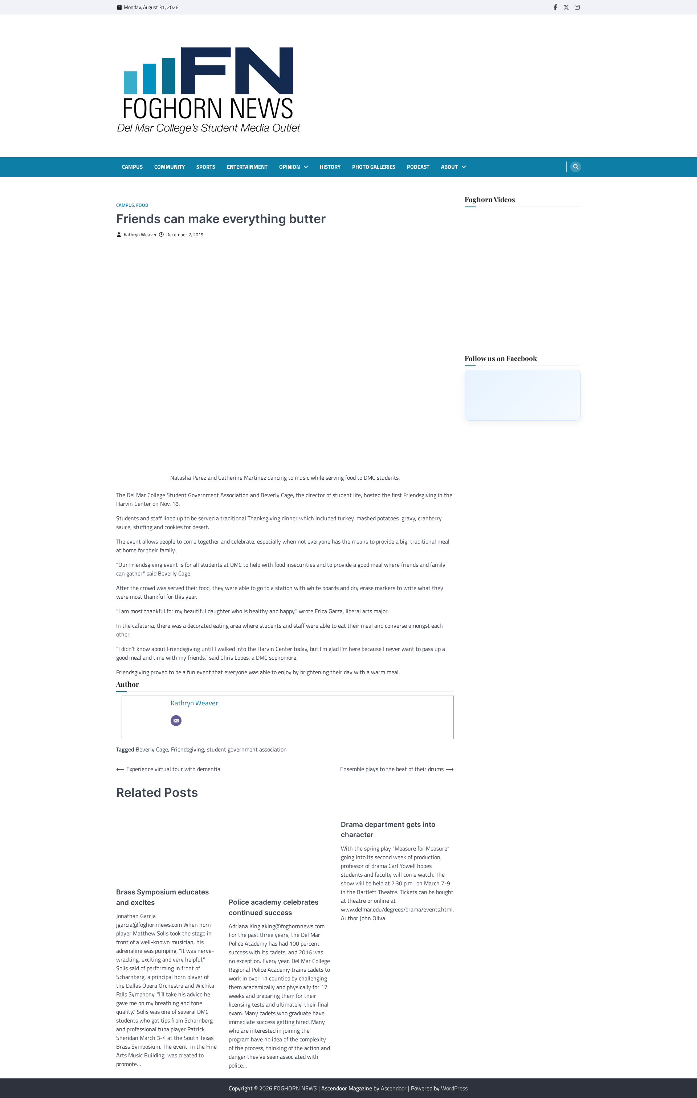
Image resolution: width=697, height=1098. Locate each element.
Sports (205, 167)
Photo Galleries (373, 167)
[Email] (176, 720)
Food (142, 205)
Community (169, 167)
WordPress (454, 1088)
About (449, 167)
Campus (132, 167)
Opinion (289, 167)
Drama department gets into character (388, 829)
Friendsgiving (187, 749)
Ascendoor (394, 1088)
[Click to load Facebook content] (523, 394)
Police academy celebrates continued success (273, 907)
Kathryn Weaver (140, 234)
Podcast (418, 167)
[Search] (575, 166)
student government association (247, 749)
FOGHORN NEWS (295, 1088)
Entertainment (247, 167)
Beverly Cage (152, 749)
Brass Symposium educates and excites (162, 897)
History (330, 167)
